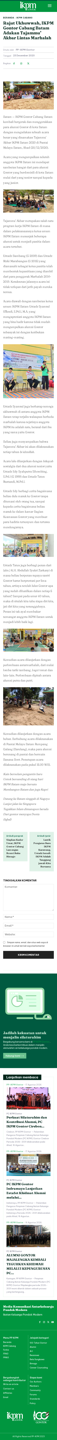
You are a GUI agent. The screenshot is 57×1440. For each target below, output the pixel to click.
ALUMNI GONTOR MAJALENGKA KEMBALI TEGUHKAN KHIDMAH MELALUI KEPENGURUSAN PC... (28, 1264)
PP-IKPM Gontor (25, 50)
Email (5, 1397)
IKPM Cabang (24, 18)
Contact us (8, 1388)
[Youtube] (52, 1321)
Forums (33, 1394)
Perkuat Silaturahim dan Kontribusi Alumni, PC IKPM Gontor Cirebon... (26, 1121)
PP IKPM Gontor (41, 1041)
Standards (35, 1399)
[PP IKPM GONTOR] (28, 6)
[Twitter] (28, 63)
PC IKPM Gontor (14, 1114)
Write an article (10, 1384)
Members (34, 1386)
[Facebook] (14, 63)
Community (35, 1390)
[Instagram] (21, 63)
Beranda (8, 18)
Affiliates (7, 1393)
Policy (33, 1403)
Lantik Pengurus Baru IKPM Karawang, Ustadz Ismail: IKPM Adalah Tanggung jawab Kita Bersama (42, 853)
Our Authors (35, 1381)
